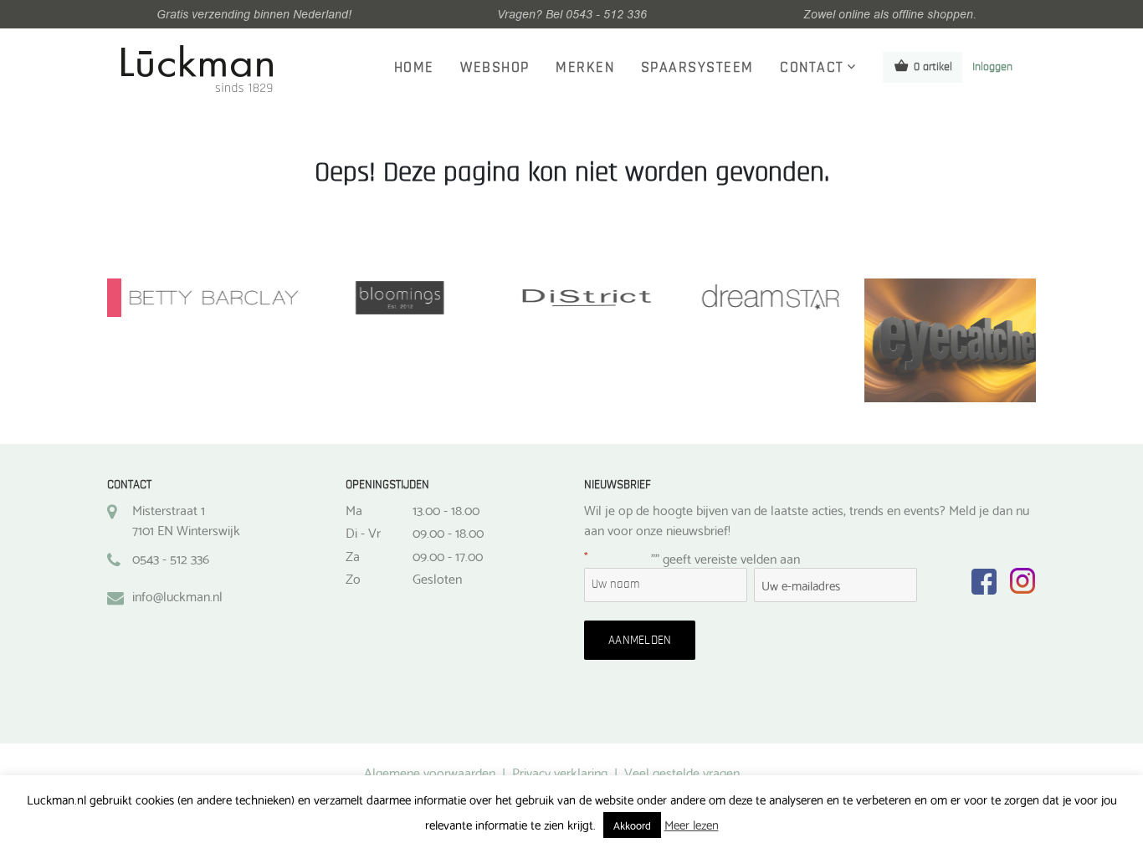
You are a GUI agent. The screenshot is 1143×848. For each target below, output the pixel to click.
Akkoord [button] (632, 824)
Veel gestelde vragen (682, 771)
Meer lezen (691, 824)
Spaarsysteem (697, 67)
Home (414, 67)
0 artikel (933, 67)
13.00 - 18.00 (446, 509)
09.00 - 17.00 (448, 555)
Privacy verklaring (559, 771)
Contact (812, 67)
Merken (585, 67)
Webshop (495, 67)
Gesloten (437, 578)
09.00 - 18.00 (448, 532)
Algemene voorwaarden (429, 771)
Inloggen (992, 67)
